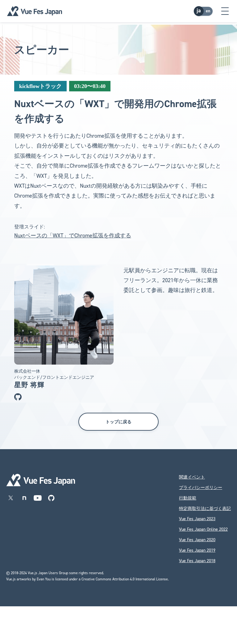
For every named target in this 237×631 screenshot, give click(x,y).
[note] (24, 498)
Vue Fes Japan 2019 (197, 550)
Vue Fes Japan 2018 (197, 561)
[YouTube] (37, 498)
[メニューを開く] (225, 11)
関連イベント (192, 477)
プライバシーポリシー (200, 488)
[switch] (203, 11)
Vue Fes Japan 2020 (197, 540)
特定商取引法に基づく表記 (205, 509)
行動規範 (187, 498)
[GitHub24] (18, 396)
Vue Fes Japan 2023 (197, 519)
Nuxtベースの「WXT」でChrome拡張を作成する (72, 235)
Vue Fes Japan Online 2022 (203, 529)
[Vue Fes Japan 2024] (34, 11)
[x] (10, 498)
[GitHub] (51, 498)
